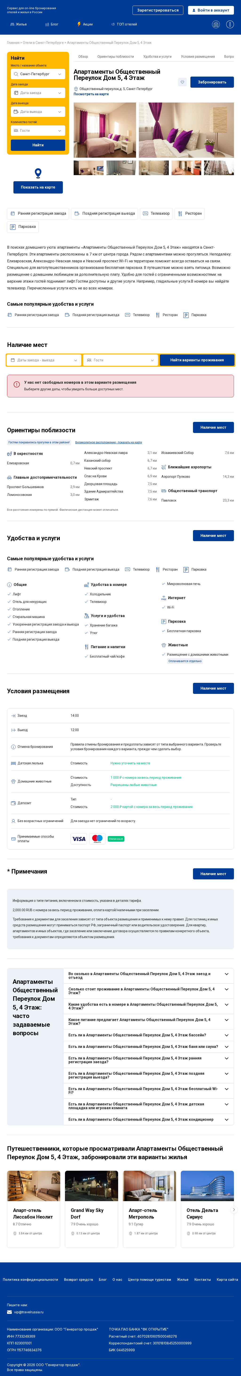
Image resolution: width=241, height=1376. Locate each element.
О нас (117, 1279)
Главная (13, 43)
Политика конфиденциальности (30, 1279)
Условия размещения (198, 56)
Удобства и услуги (157, 56)
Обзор (83, 56)
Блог (54, 24)
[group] (33, 1209)
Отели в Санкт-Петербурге (43, 43)
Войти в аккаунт (213, 10)
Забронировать (212, 82)
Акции (88, 24)
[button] (234, 1209)
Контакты (202, 1279)
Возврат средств (78, 1279)
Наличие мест (213, 427)
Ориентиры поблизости (115, 56)
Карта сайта (227, 1279)
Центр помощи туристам (149, 1279)
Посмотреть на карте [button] (91, 94)
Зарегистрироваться (158, 10)
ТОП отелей (127, 24)
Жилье (21, 24)
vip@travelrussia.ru (29, 1312)
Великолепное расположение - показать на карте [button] (108, 442)
